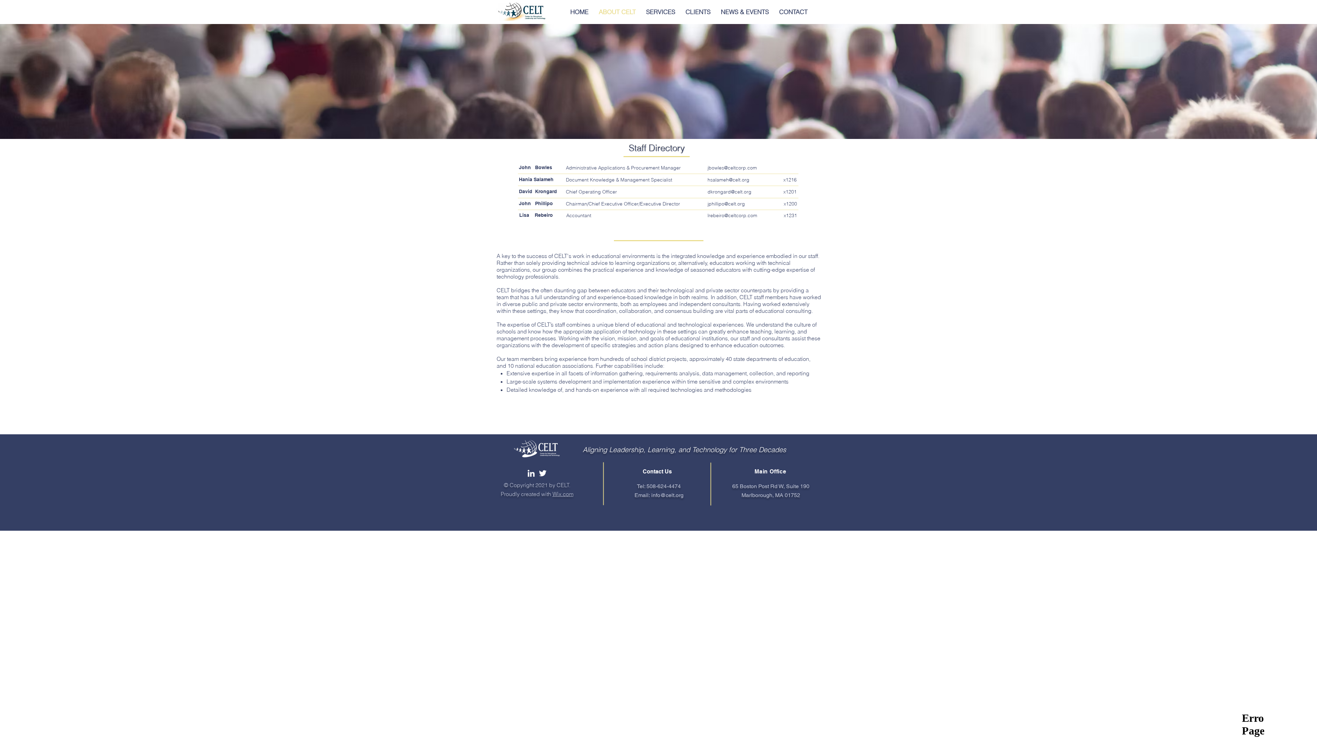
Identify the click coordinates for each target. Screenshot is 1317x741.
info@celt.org (667, 495)
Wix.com (563, 494)
